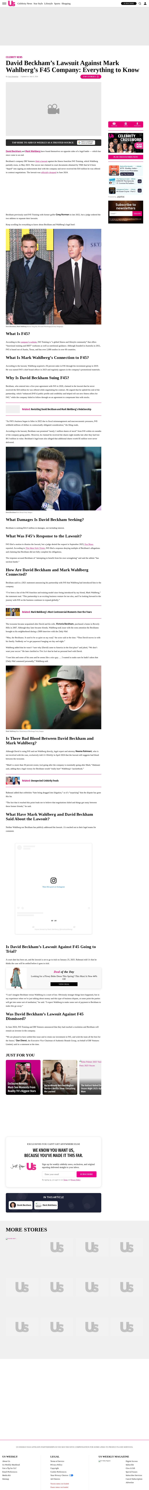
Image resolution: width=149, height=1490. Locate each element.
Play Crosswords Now (125, 157)
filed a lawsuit (41, 161)
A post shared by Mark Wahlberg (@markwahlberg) (53, 929)
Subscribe (129, 3)
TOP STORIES (89, 77)
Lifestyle (48, 3)
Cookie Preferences (58, 1472)
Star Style (38, 3)
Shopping (66, 3)
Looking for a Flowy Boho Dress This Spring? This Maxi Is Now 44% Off (64, 977)
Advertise (130, 1482)
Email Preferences (9, 1472)
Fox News (89, 544)
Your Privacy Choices (59, 1475)
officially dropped (48, 172)
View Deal (64, 984)
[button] (139, 3)
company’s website (29, 342)
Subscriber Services (134, 1475)
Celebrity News (24, 3)
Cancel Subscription (134, 1479)
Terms (65, 1180)
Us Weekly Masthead (11, 1465)
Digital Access (132, 1461)
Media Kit (6, 1475)
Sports (57, 3)
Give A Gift (130, 1468)
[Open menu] (4, 3)
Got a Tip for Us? (9, 1468)
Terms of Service (57, 1461)
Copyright (54, 1468)
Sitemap (5, 1479)
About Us (6, 1461)
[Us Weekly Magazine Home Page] (11, 3)
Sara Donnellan (13, 76)
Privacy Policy (75, 1180)
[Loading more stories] (22, 1255)
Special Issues (131, 1472)
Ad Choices (55, 1479)
